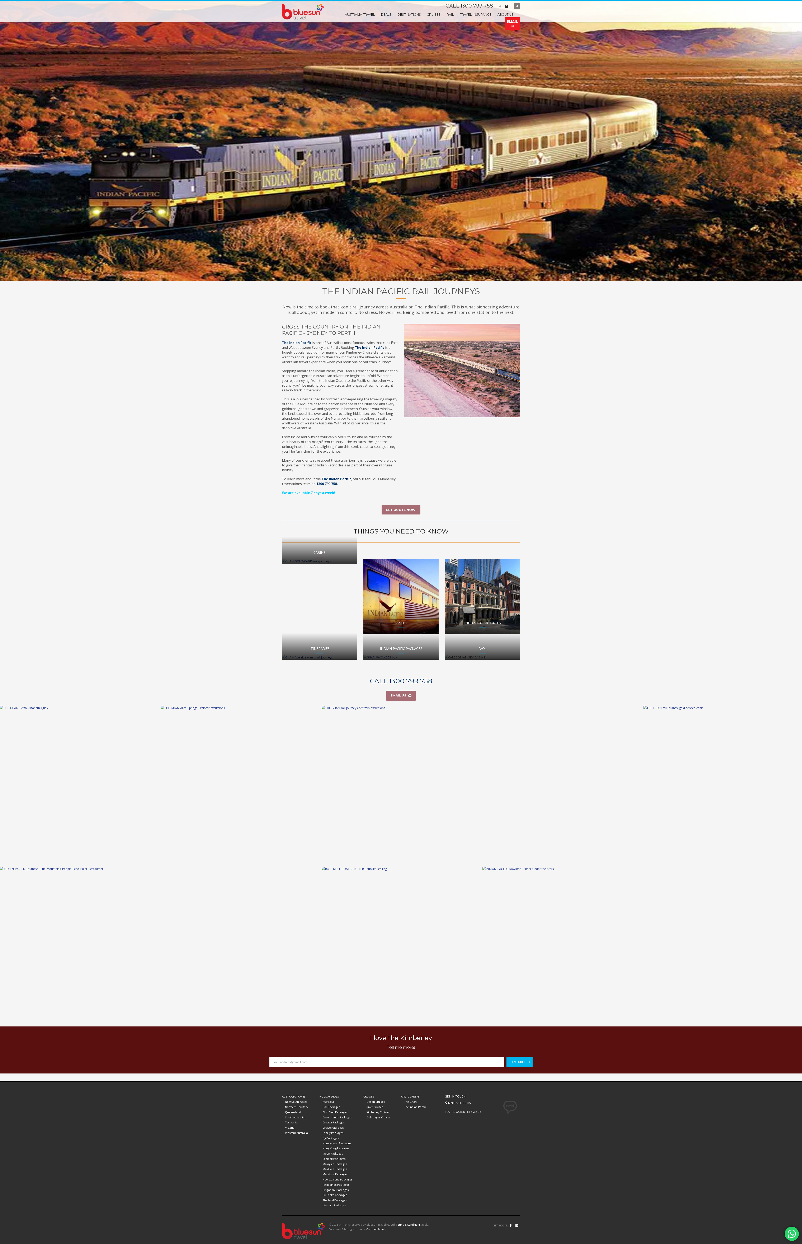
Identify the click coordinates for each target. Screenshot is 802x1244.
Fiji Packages (331, 1138)
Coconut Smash (376, 1229)
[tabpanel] (401, 140)
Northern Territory (296, 1107)
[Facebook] (500, 6)
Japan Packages (333, 1153)
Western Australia (296, 1133)
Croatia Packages (334, 1122)
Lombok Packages (334, 1159)
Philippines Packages (336, 1185)
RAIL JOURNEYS (410, 1096)
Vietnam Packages (334, 1205)
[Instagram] (506, 6)
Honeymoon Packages (337, 1143)
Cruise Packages (333, 1127)
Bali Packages (331, 1107)
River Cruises (375, 1107)
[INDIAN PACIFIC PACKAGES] (401, 657)
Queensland (293, 1112)
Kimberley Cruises (378, 1112)
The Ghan (410, 1102)
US (512, 23)
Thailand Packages (335, 1200)
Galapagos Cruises (379, 1117)
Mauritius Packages (335, 1174)
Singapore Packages (336, 1190)
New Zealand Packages (338, 1179)
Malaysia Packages (335, 1164)
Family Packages (333, 1133)
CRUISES (368, 1096)
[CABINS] (319, 561)
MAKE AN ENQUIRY (459, 1103)
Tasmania (291, 1122)
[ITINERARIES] (319, 657)
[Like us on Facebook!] (511, 1225)
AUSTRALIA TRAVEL (293, 1096)
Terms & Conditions (408, 1224)
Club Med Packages (335, 1112)
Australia (328, 1102)
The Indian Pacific (415, 1107)
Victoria (289, 1127)
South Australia (295, 1117)
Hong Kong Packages (336, 1148)
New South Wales (296, 1102)
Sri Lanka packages (335, 1195)
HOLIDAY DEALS (329, 1096)
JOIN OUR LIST (519, 1062)
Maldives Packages (335, 1169)
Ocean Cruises (376, 1102)
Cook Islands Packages (337, 1117)
